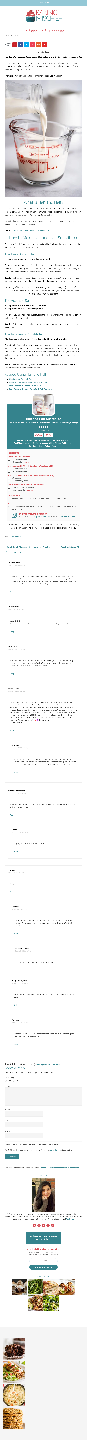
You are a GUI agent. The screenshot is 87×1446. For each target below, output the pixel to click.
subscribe (53, 1150)
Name (7, 1109)
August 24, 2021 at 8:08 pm (20, 832)
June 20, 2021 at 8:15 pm (19, 909)
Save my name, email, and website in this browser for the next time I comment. (32, 1145)
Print (40, 435)
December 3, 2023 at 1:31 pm (20, 748)
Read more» (70, 1219)
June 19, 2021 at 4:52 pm (16, 873)
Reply (12, 592)
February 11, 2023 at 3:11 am (17, 565)
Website (7, 1131)
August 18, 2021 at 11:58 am (17, 793)
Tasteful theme (44, 1443)
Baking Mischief (43, 15)
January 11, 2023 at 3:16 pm (16, 609)
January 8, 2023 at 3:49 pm (16, 649)
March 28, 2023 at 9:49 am (20, 1022)
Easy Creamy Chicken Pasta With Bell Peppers (30, 389)
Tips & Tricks (15, 35)
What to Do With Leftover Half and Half (31, 231)
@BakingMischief (43, 516)
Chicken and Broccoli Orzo (21, 379)
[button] (39, 427)
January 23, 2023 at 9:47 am (20, 983)
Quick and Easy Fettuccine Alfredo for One (28, 382)
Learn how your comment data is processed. (60, 1168)
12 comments (16, 536)
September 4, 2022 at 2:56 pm (17, 691)
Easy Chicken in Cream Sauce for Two (26, 386)
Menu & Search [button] (45, 2)
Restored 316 (57, 1443)
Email (7, 1120)
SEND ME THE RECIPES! (43, 1267)
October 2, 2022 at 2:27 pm (23, 951)
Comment (8, 1086)
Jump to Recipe (43, 52)
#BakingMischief (68, 516)
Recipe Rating (9, 1078)
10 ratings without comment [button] (47, 1064)
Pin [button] (49, 435)
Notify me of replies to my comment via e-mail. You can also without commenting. (40, 1150)
